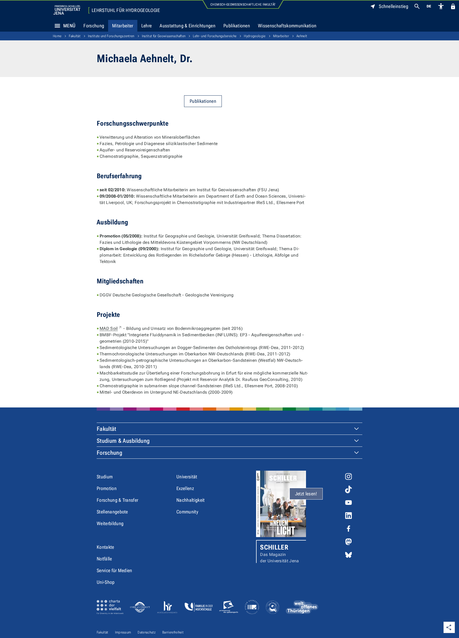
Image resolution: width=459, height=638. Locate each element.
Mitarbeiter (122, 25)
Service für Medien (114, 570)
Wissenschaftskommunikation (287, 25)
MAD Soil (111, 328)
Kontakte (105, 547)
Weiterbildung (110, 523)
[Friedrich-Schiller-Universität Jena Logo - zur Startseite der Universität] (66, 10)
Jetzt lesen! (306, 493)
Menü (69, 25)
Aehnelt (301, 36)
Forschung (93, 25)
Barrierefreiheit (173, 632)
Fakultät (74, 36)
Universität (186, 476)
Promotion (107, 488)
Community (187, 511)
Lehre (146, 25)
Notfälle (104, 559)
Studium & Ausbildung (123, 440)
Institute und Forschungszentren (111, 36)
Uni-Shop (106, 582)
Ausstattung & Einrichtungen (187, 25)
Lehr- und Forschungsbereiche (214, 36)
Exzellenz (185, 488)
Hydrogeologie (254, 36)
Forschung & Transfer (117, 500)
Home (57, 36)
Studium (105, 476)
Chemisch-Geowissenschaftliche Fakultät (242, 4)
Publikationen (236, 25)
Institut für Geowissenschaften (164, 36)
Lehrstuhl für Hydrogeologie (126, 10)
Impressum (123, 632)
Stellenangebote (112, 511)
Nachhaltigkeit (190, 500)
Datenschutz (147, 632)
